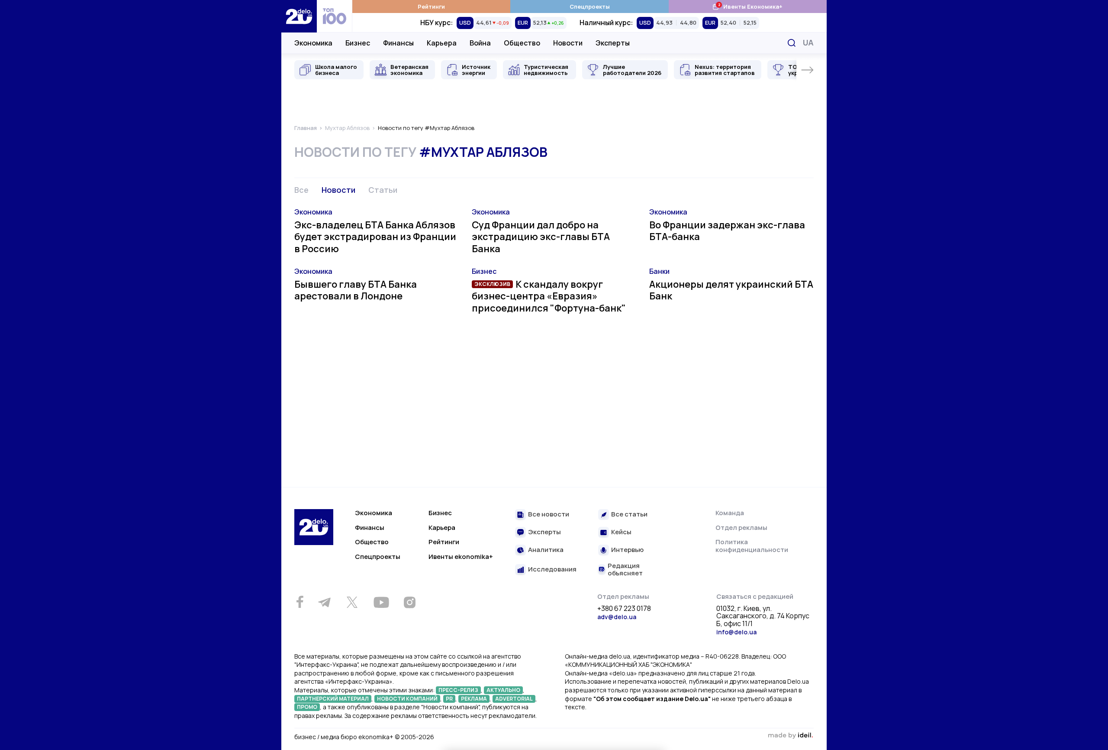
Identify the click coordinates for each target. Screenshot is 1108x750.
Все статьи (629, 514)
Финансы (398, 43)
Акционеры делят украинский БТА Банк (731, 290)
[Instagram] (409, 602)
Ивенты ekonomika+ (460, 556)
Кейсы (621, 532)
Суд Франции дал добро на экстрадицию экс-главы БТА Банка (541, 236)
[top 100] (334, 16)
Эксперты (613, 43)
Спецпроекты (590, 6)
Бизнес (357, 43)
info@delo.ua (736, 632)
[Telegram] (324, 602)
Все (301, 190)
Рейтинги (431, 6)
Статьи (382, 190)
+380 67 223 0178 (624, 609)
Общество (522, 43)
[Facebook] (299, 602)
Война (480, 43)
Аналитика (546, 550)
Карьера (442, 43)
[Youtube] (381, 602)
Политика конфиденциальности (751, 545)
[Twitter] (351, 602)
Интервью (627, 550)
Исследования (552, 569)
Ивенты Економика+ (747, 6)
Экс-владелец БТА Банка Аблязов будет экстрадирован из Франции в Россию (375, 236)
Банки (659, 271)
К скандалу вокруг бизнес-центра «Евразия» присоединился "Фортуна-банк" (549, 296)
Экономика (313, 43)
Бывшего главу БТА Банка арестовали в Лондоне (355, 290)
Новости (568, 43)
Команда (729, 512)
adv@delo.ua (616, 617)
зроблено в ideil (790, 736)
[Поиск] (792, 43)
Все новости (548, 514)
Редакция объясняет (625, 569)
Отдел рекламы (741, 527)
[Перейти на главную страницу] (299, 16)
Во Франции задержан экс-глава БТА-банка (727, 231)
